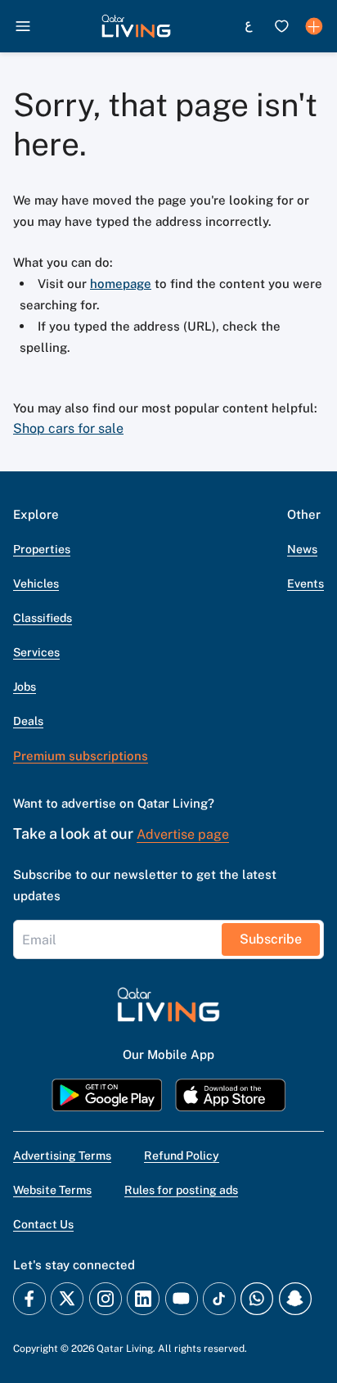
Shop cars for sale (68, 428)
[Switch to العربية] (248, 26)
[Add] (314, 26)
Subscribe (271, 939)
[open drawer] (23, 26)
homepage (120, 284)
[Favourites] (281, 26)
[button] (136, 26)
